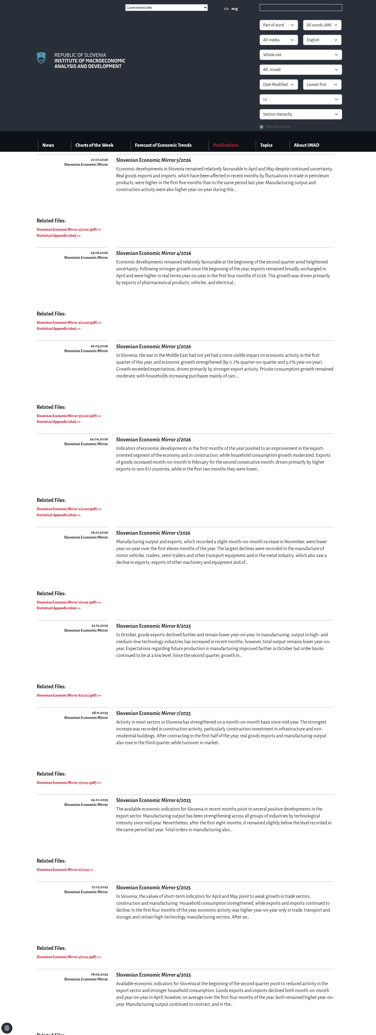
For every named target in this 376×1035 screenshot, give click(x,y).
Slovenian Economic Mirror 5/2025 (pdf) (67, 957)
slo (226, 9)
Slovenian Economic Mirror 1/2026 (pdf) (67, 602)
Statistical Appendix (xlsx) (57, 236)
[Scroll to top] (364, 1023)
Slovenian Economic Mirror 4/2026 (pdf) (67, 323)
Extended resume (278, 127)
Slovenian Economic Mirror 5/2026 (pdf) (67, 230)
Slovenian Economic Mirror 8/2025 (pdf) (67, 695)
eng (234, 9)
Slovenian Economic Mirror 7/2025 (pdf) (67, 783)
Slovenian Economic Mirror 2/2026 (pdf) (67, 509)
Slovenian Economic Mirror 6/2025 (63, 870)
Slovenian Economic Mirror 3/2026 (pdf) (67, 416)
